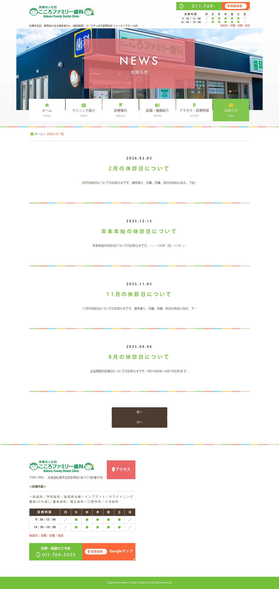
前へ (139, 412)
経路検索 (236, 6)
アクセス (123, 469)
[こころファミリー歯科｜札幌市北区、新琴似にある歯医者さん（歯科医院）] (61, 466)
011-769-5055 (203, 10)
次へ (139, 422)
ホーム (39, 134)
